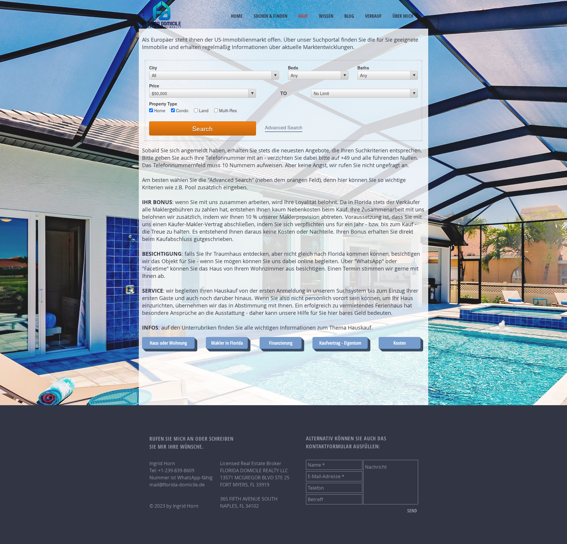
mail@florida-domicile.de (177, 484)
